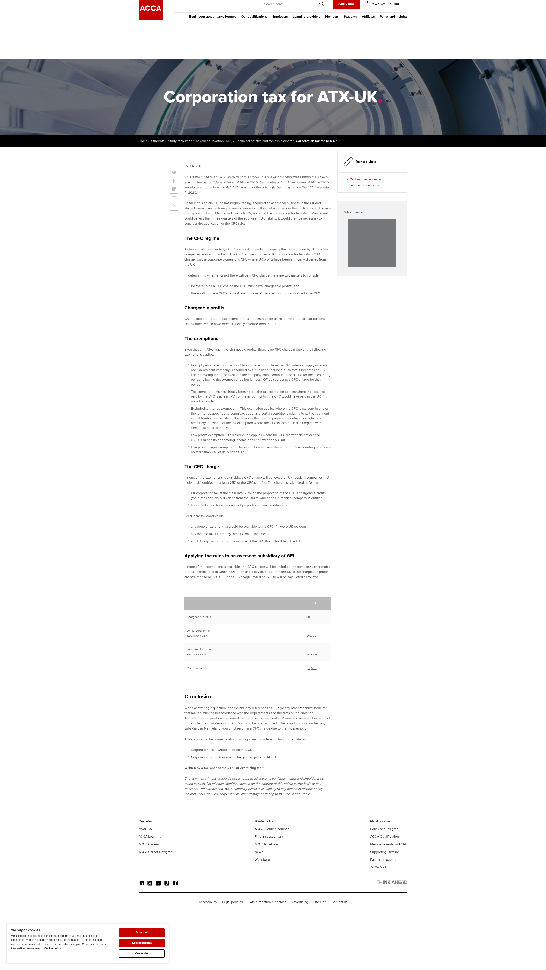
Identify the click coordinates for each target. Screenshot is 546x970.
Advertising (299, 902)
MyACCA (145, 829)
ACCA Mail (378, 867)
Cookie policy (52, 948)
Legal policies (232, 902)
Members (332, 17)
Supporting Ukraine (384, 852)
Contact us (339, 902)
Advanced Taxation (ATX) (214, 141)
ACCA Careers (149, 844)
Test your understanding (366, 179)
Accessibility (208, 902)
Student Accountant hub (366, 185)
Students (350, 17)
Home (143, 141)
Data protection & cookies (267, 902)
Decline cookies (142, 943)
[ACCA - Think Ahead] (151, 19)
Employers (280, 17)
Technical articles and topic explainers (264, 141)
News (259, 852)
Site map (319, 902)
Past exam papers (383, 860)
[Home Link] (392, 883)
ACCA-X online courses (272, 829)
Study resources (180, 141)
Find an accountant (269, 837)
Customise (141, 953)
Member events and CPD (388, 844)
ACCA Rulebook (267, 844)
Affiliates (368, 17)
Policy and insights (393, 17)
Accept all (142, 932)
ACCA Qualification (384, 837)
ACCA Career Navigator (156, 852)
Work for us (263, 860)
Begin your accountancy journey (212, 17)
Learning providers (306, 17)
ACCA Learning (150, 837)
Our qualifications (254, 17)
